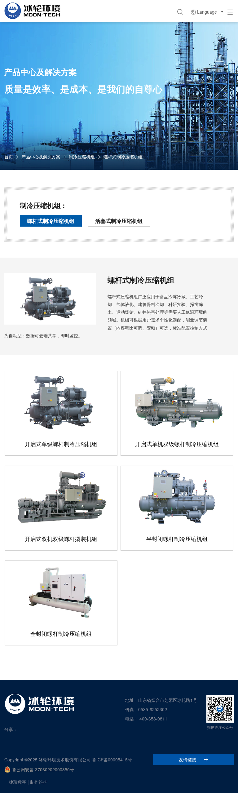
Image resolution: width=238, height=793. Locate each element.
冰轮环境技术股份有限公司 (65, 759)
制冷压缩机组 (82, 156)
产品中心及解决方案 (40, 156)
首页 (8, 156)
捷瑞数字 (17, 782)
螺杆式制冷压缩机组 (123, 156)
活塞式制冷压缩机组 (119, 220)
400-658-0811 (153, 718)
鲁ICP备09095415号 (112, 759)
